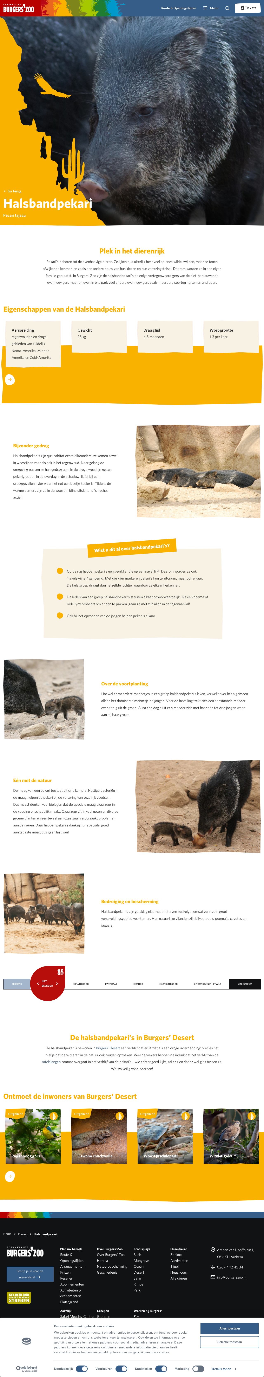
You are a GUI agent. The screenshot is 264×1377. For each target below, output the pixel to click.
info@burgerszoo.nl (231, 1277)
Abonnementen (72, 1284)
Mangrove (141, 1260)
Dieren (22, 1234)
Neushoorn (178, 1272)
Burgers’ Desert (108, 1048)
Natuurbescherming (112, 1266)
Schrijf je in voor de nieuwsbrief (30, 1274)
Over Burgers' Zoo (111, 1254)
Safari (138, 1278)
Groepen (103, 1316)
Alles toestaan (229, 1328)
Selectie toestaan (229, 1342)
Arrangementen (72, 1266)
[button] (210, 8)
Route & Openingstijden (178, 8)
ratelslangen (51, 1061)
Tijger (174, 1266)
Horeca (102, 1260)
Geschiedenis (107, 1272)
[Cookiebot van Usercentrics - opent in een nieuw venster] (27, 1369)
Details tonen (221, 1369)
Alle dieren (178, 1278)
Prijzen (65, 1272)
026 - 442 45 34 (229, 1267)
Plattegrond (69, 1301)
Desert (139, 1272)
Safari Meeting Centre (77, 1316)
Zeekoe (176, 1254)
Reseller (66, 1278)
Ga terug (14, 191)
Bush (137, 1254)
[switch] (121, 1368)
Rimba (139, 1284)
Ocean (139, 1266)
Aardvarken (179, 1260)
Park (137, 1290)
